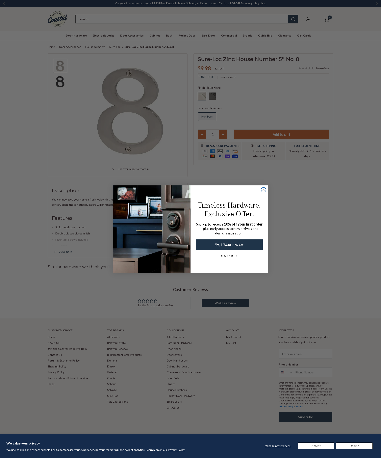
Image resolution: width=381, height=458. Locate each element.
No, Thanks (229, 255)
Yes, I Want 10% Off (229, 245)
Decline (354, 445)
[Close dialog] (263, 189)
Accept (316, 445)
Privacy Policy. (176, 449)
